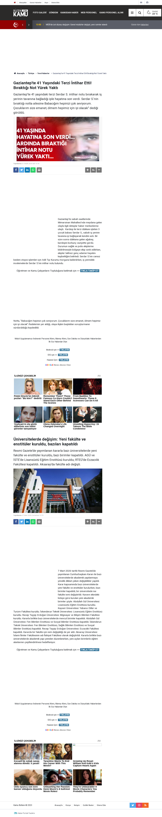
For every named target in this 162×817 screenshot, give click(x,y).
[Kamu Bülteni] (20, 12)
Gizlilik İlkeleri (88, 805)
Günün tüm (140, 24)
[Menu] (132, 12)
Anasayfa (59, 805)
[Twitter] (21, 169)
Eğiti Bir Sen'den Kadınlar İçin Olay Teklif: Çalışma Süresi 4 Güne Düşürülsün (79, 24)
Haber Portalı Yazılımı (26, 813)
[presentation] (22, 24)
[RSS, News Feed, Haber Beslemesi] (145, 805)
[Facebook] (15, 169)
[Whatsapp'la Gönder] (33, 169)
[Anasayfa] (14, 3)
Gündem (53, 12)
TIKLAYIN (64, 350)
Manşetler (23, 3)
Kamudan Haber (69, 12)
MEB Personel (89, 12)
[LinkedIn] (27, 169)
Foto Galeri (39, 12)
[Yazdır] (39, 169)
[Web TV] (141, 2)
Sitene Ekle (55, 3)
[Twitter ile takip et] (133, 805)
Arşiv (46, 3)
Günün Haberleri (35, 3)
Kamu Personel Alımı (111, 12)
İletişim (77, 805)
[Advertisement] (81, 50)
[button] (87, 169)
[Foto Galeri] (147, 2)
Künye (68, 805)
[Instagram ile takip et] (139, 805)
